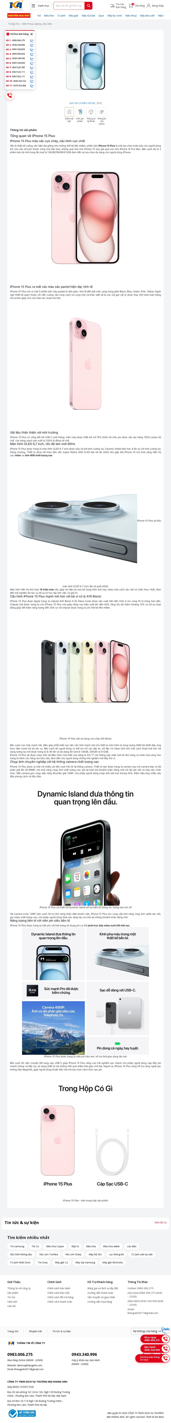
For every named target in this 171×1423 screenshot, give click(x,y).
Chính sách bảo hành (58, 1288)
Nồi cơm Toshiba (48, 1254)
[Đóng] (32, 34)
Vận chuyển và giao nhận (101, 1297)
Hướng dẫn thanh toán (100, 1292)
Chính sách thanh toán (59, 1301)
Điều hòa (49, 15)
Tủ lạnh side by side (142, 1254)
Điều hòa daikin (111, 1246)
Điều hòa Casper (55, 1246)
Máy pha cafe (147, 15)
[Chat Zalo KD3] (32, 49)
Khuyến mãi (35, 1331)
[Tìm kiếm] (89, 6)
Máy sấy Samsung (85, 1262)
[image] (85, 66)
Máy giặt (73, 15)
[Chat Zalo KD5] (32, 58)
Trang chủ (13, 23)
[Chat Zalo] (166, 1329)
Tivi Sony (43, 1262)
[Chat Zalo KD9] (32, 76)
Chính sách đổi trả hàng (60, 1297)
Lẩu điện (131, 1246)
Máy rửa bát (88, 15)
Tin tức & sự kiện (61, 1331)
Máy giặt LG (61, 1262)
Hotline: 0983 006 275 (140, 1288)
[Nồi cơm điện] (18, 15)
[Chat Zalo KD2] (32, 45)
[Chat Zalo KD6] (32, 63)
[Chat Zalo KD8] (32, 72)
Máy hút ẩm (95, 1254)
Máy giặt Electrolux (112, 1262)
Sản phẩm (12, 1292)
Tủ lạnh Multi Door (20, 1262)
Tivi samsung (17, 1246)
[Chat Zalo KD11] (32, 85)
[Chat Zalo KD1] (32, 40)
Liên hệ (11, 1306)
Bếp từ (75, 1246)
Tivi (39, 15)
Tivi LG (35, 1246)
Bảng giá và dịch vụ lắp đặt (103, 1288)
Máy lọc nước (114, 15)
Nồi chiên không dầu (21, 1254)
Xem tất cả (160, 1222)
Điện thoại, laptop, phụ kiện (37, 23)
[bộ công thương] (21, 1413)
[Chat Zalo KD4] (32, 54)
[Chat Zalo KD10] (32, 81)
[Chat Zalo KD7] (32, 67)
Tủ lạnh (61, 15)
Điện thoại (131, 15)
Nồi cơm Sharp (73, 1254)
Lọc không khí (116, 1254)
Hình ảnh (12, 1301)
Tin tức (11, 1297)
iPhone (126, 152)
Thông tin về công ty (19, 1288)
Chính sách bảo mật (58, 1292)
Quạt (101, 15)
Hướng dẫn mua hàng (100, 1301)
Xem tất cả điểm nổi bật (82, 103)
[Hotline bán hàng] (9, 95)
